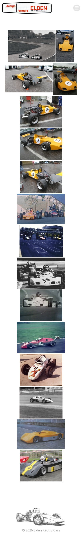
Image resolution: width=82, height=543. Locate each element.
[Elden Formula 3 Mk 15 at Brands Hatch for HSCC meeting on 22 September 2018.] (65, 46)
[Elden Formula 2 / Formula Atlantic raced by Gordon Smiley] (41, 273)
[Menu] (76, 8)
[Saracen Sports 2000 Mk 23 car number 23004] (41, 434)
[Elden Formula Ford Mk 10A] (41, 209)
